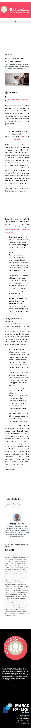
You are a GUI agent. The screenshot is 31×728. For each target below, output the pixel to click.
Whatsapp (17, 139)
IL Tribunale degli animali (12, 503)
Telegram (24, 136)
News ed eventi (11, 99)
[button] (15, 21)
